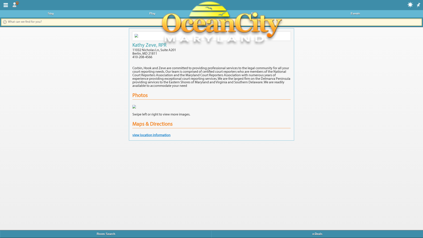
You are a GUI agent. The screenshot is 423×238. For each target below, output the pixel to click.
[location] (15, 4)
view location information (151, 135)
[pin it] (418, 5)
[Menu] (5, 4)
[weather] (410, 4)
